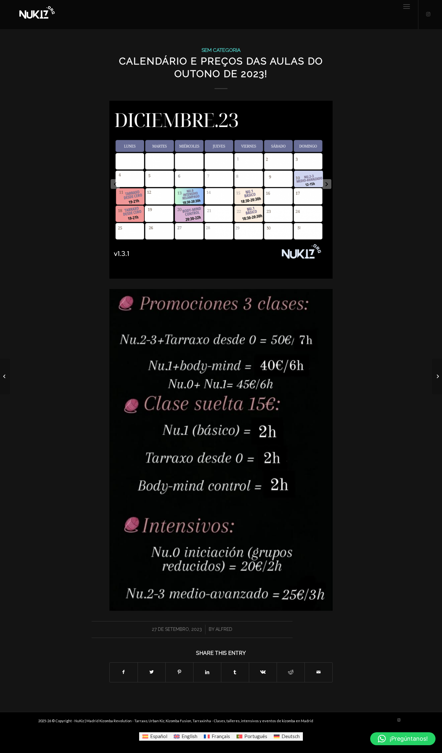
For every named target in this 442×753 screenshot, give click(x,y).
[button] (403, 738)
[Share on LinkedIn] (207, 672)
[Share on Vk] (263, 672)
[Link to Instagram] (428, 14)
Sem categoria (221, 50)
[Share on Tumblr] (235, 672)
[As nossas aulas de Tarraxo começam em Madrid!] (437, 376)
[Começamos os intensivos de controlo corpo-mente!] (5, 376)
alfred (223, 629)
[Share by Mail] (318, 672)
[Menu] (406, 14)
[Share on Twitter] (151, 672)
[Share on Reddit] (290, 672)
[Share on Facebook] (124, 672)
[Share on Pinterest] (179, 672)
